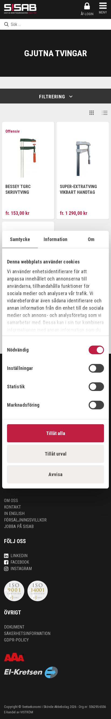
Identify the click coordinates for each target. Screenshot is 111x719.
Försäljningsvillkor (25, 520)
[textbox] (55, 24)
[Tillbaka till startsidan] (20, 9)
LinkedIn (19, 555)
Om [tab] (91, 239)
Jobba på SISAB (19, 526)
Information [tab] (55, 239)
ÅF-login (87, 14)
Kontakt (12, 507)
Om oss (11, 500)
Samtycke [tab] (20, 239)
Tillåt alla (55, 433)
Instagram (21, 568)
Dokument (14, 627)
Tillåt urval (56, 454)
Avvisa (55, 474)
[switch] (96, 368)
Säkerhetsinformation (27, 633)
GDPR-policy (16, 640)
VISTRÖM (26, 712)
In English (14, 513)
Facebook (20, 562)
